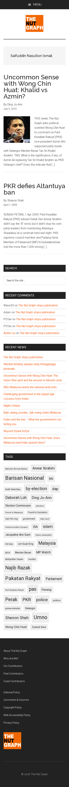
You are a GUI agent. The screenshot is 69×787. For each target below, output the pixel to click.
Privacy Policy (11, 722)
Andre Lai (9, 333)
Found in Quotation (37, 512)
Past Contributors (13, 673)
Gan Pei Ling (11, 518)
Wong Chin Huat (16, 627)
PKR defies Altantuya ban (34, 189)
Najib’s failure (12, 405)
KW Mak (9, 544)
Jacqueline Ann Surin (17, 534)
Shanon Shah (16, 617)
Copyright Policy (13, 707)
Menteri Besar (23, 552)
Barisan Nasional (24, 478)
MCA (7, 552)
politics (57, 600)
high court (44, 519)
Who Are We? (11, 658)
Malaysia (47, 543)
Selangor (30, 608)
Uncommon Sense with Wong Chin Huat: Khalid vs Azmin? (31, 86)
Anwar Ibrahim (43, 468)
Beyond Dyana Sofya (16, 431)
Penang (46, 589)
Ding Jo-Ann (42, 498)
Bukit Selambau (13, 489)
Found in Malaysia (14, 512)
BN (51, 478)
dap (55, 489)
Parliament (54, 579)
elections (40, 506)
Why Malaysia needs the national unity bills (30, 387)
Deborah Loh (16, 497)
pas (32, 589)
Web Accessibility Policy (17, 715)
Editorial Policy (12, 692)
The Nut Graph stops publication (38, 305)
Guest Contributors (14, 681)
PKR (26, 599)
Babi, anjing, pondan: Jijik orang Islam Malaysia (32, 412)
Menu (37, 4)
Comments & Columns (16, 699)
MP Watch (43, 552)
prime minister (12, 608)
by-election (36, 488)
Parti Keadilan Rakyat (14, 590)
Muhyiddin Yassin (14, 559)
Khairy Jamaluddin (44, 535)
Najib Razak (17, 568)
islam (48, 526)
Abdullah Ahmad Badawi (16, 469)
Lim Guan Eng (25, 543)
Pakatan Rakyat (23, 578)
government (29, 518)
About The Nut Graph (15, 650)
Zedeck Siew (39, 627)
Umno (40, 617)
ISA (35, 527)
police (42, 599)
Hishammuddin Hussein (16, 527)
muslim (32, 559)
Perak (11, 599)
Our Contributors (13, 666)
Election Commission (18, 505)
